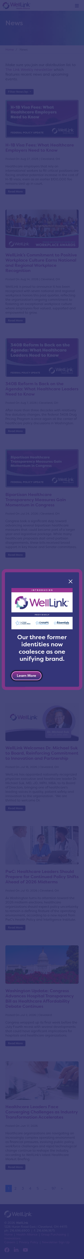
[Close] (70, 581)
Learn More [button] (26, 675)
